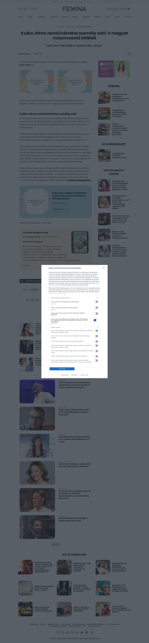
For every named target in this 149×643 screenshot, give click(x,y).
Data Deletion (64, 375)
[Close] (104, 268)
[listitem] (74, 298)
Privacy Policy (84, 375)
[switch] (96, 302)
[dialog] (74, 321)
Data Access (74, 375)
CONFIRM (62, 368)
